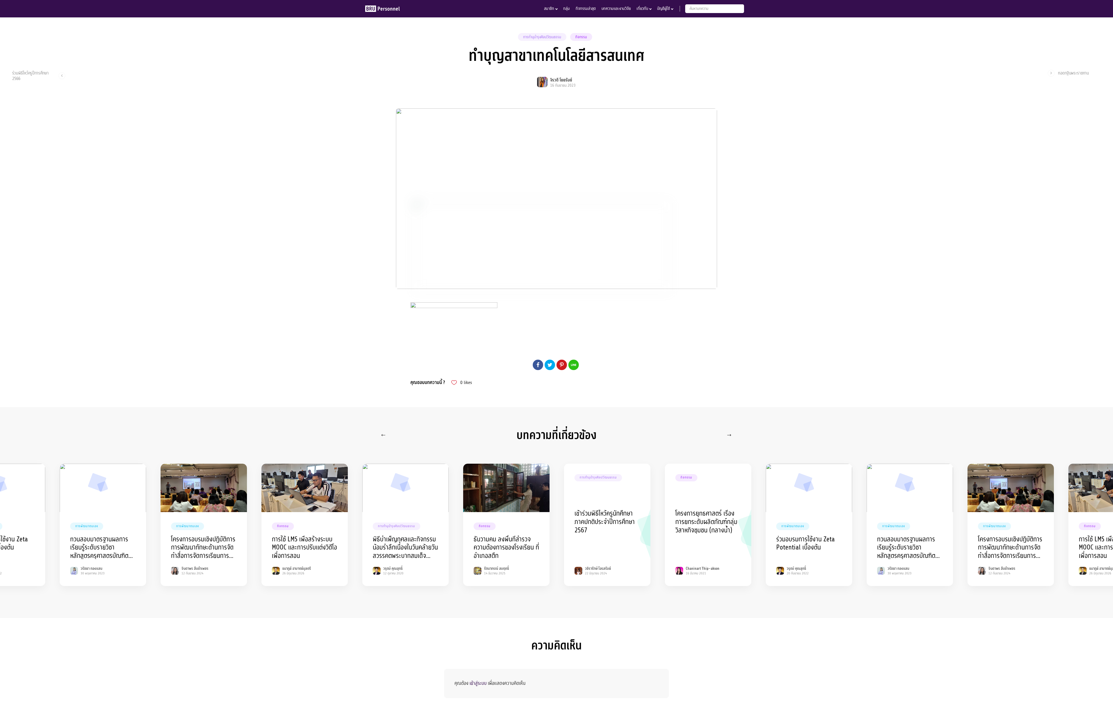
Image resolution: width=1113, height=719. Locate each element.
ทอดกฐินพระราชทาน (1073, 73)
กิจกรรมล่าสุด (586, 9)
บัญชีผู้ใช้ (663, 9)
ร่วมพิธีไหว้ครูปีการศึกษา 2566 (30, 75)
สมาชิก (549, 9)
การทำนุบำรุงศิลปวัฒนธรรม (542, 37)
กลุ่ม (566, 9)
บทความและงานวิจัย (616, 9)
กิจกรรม (581, 37)
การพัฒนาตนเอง (86, 526)
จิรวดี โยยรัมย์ (561, 80)
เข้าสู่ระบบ (478, 683)
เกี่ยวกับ (642, 9)
